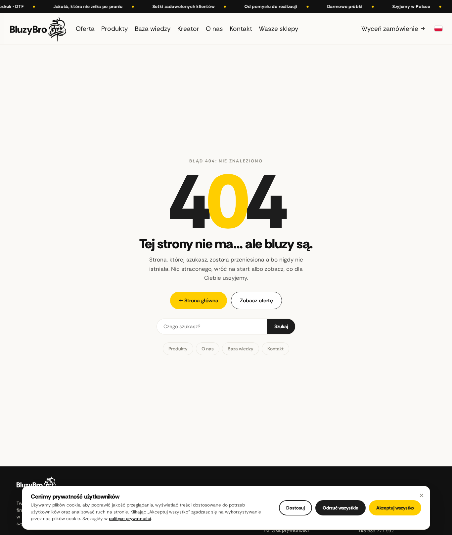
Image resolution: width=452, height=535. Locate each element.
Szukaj (281, 326)
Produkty (178, 349)
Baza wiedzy (240, 349)
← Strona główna (198, 300)
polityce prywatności (130, 518)
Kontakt (275, 349)
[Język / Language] (438, 28)
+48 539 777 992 (376, 531)
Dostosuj (295, 508)
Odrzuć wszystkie (340, 508)
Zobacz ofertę (256, 300)
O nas (208, 349)
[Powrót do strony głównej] (38, 29)
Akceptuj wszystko (395, 508)
